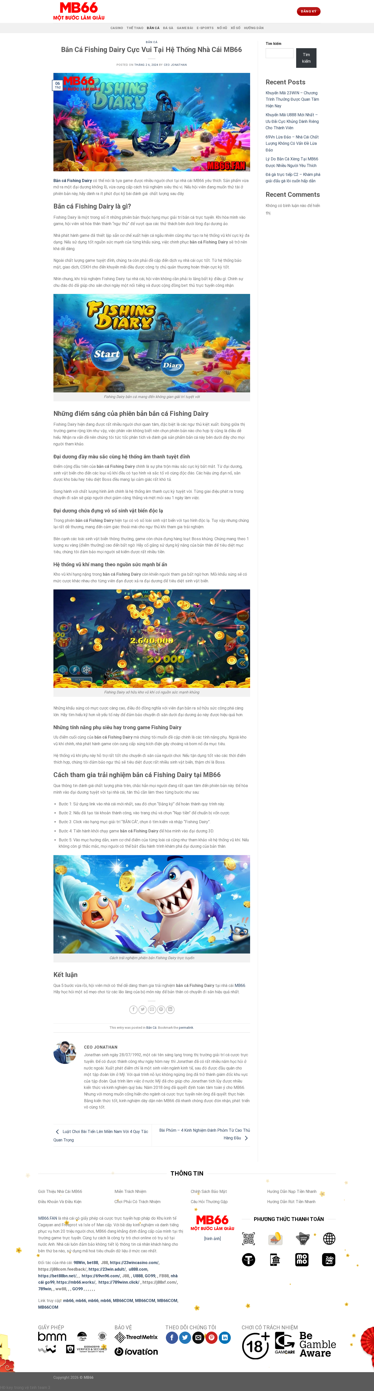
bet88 (92, 1262)
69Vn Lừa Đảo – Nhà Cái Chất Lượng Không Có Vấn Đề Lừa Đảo (292, 143)
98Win (79, 1262)
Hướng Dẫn (254, 28)
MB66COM (123, 1300)
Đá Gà (168, 28)
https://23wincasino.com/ (134, 1262)
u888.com (138, 1269)
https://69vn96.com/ (101, 1275)
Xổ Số (235, 28)
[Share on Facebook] (133, 1010)
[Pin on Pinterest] (161, 1010)
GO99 (150, 1275)
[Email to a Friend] (152, 1010)
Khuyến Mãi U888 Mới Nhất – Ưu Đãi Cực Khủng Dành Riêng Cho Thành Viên (292, 121)
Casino (116, 28)
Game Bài (185, 28)
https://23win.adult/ (107, 1269)
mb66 (68, 1300)
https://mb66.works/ (75, 1282)
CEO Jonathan (175, 65)
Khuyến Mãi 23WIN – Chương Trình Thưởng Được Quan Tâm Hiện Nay (292, 99)
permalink (186, 1027)
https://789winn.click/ (118, 1282)
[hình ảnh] (212, 1238)
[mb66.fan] (78, 11)
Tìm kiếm (273, 44)
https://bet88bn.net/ (57, 1275)
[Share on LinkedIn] (170, 1010)
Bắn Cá (153, 28)
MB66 (240, 985)
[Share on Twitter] (142, 1010)
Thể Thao (134, 28)
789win (44, 1288)
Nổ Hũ (222, 28)
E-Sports (205, 28)
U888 (138, 1275)
